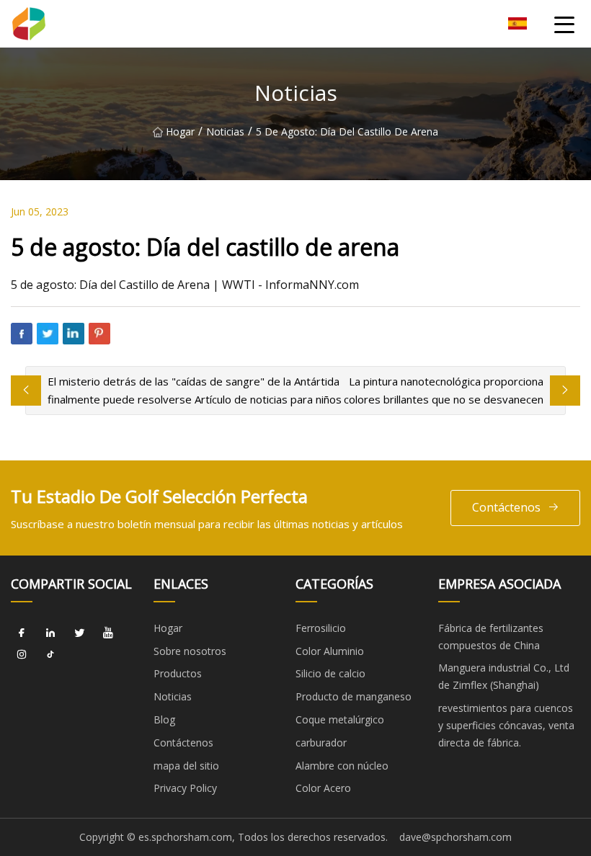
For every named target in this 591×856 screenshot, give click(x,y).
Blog (164, 719)
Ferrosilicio (321, 628)
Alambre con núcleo (342, 765)
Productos (178, 673)
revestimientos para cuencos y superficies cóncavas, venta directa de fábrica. (506, 725)
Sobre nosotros (190, 651)
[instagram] (21, 655)
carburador (321, 742)
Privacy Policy (185, 788)
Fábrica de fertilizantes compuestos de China (490, 636)
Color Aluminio (330, 651)
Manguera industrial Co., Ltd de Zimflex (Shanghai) (503, 676)
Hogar (180, 131)
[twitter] (79, 633)
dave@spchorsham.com (455, 837)
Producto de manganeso (354, 696)
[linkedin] (50, 633)
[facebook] (21, 633)
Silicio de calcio (330, 673)
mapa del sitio (186, 765)
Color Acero (323, 788)
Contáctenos (506, 507)
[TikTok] (50, 655)
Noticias (225, 131)
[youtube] (108, 633)
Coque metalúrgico (340, 719)
